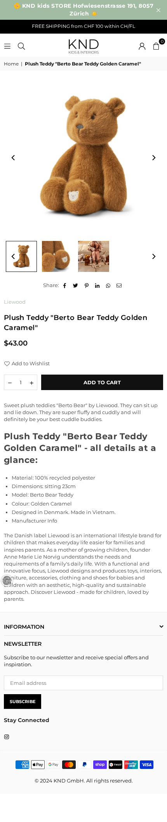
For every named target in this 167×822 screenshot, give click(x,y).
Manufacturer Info (34, 521)
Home (11, 64)
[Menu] (7, 45)
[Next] (153, 157)
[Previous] (13, 157)
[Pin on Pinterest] (87, 285)
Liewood (15, 302)
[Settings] (142, 45)
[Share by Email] (119, 285)
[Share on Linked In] (98, 285)
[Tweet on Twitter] (76, 285)
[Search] (21, 45)
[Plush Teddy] (21, 256)
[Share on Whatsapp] (108, 285)
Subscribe (22, 701)
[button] (156, 45)
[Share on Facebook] (65, 285)
